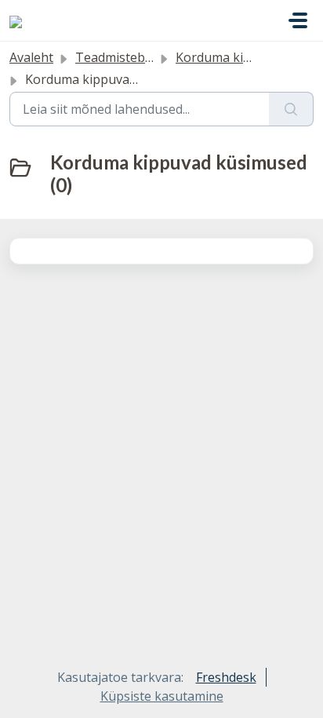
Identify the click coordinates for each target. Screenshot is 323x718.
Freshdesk (226, 677)
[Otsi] (291, 109)
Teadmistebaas (120, 57)
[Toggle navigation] (298, 20)
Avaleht (31, 57)
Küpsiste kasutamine (161, 696)
